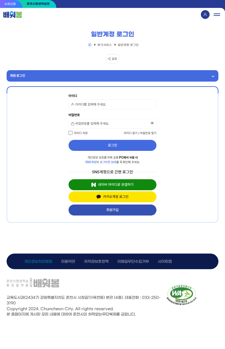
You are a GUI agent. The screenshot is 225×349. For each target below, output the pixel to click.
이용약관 (68, 261)
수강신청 (10, 4)
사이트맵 (165, 261)
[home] (90, 45)
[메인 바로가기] (13, 14)
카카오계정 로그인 (116, 197)
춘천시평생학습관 (38, 4)
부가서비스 (105, 45)
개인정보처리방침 (38, 261)
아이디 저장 (81, 133)
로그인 (112, 145)
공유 (114, 58)
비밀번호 (74, 115)
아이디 (73, 96)
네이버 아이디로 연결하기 (116, 185)
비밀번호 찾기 (148, 133)
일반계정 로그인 (128, 45)
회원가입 (112, 210)
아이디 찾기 (131, 133)
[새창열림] (181, 304)
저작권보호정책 (96, 261)
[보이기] (152, 123)
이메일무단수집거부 (133, 261)
